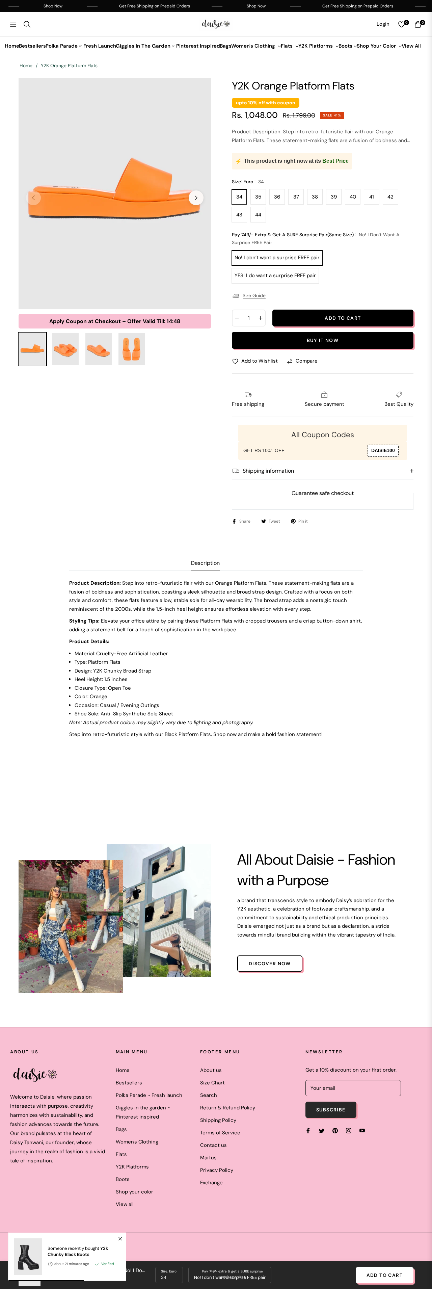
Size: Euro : (248, 182)
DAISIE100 (383, 450)
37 (296, 196)
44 (258, 214)
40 (353, 196)
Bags (121, 1129)
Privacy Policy (216, 1170)
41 (371, 196)
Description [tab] (205, 563)
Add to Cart (385, 1275)
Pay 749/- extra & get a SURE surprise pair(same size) (232, 1274)
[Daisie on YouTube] (362, 1130)
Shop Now (28, 6)
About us (211, 1070)
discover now (270, 964)
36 (277, 196)
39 (334, 196)
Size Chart (212, 1082)
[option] (115, 193)
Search (208, 1095)
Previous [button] (33, 197)
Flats (121, 1154)
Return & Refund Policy (227, 1107)
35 (258, 196)
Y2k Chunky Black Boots (78, 1251)
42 (390, 196)
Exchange (211, 1182)
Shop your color (134, 1191)
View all (124, 1204)
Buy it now (323, 340)
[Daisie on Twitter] (321, 1130)
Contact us (213, 1145)
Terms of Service (220, 1132)
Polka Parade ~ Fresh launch (149, 1095)
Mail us (208, 1157)
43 (239, 214)
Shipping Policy (218, 1120)
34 (239, 196)
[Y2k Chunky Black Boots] (25, 1257)
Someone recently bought (78, 1251)
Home (26, 65)
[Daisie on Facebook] (308, 1130)
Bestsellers (129, 1082)
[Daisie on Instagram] (348, 1130)
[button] (27, 24)
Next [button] (196, 197)
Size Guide (254, 295)
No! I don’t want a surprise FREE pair (277, 257)
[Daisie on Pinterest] (335, 1130)
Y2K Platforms (132, 1166)
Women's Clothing (137, 1141)
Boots (123, 1179)
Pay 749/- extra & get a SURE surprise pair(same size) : (316, 239)
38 (315, 196)
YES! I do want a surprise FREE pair (275, 275)
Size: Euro (169, 1271)
